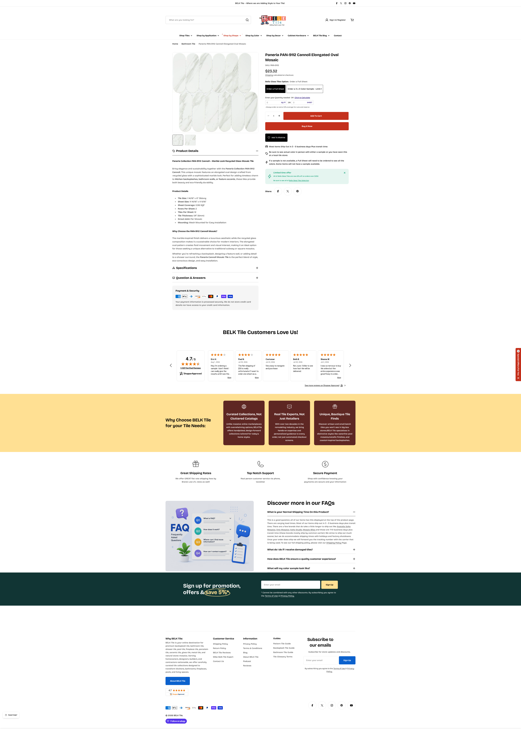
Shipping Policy (334, 543)
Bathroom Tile (188, 44)
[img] (190, 364)
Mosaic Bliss (309, 530)
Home (175, 44)
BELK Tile (178, 715)
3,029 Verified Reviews (190, 368)
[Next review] (350, 365)
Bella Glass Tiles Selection (299, 180)
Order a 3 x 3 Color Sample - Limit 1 (305, 89)
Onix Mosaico (282, 530)
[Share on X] (288, 191)
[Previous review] (171, 365)
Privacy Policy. (287, 596)
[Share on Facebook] (278, 191)
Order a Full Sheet (275, 89)
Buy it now (307, 126)
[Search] (247, 20)
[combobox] (208, 20)
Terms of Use (271, 596)
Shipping (269, 75)
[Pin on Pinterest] (297, 191)
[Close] (344, 172)
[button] (518, 364)
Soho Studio (296, 530)
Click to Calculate (302, 98)
